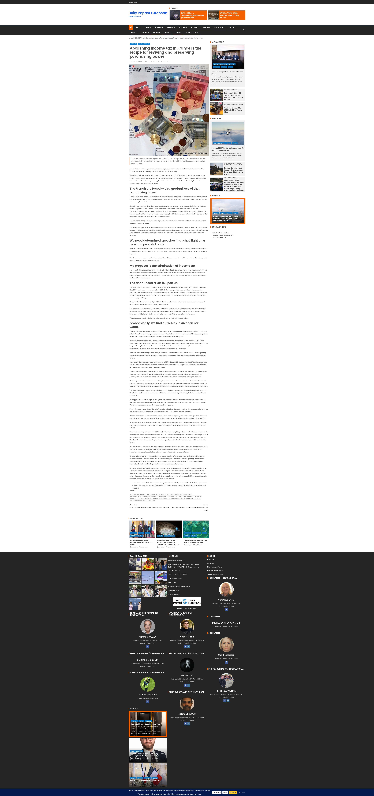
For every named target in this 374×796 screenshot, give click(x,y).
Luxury (183, 12)
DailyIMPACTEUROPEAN (177, 567)
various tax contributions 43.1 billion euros (142, 500)
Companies (227, 179)
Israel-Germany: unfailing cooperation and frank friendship (149, 506)
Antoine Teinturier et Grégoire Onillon (151, 760)
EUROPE (229, 12)
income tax (198, 496)
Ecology (182, 28)
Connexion (210, 563)
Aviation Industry (219, 143)
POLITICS (133, 535)
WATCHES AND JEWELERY (187, 13)
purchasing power (174, 498)
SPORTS (156, 32)
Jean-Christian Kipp (147, 785)
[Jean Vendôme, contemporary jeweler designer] (174, 15)
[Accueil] (131, 27)
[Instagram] (188, 646)
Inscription (210, 560)
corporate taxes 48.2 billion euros (140, 496)
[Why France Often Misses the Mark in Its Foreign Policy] (148, 775)
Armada (138, 28)
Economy (223, 12)
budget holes (187, 494)
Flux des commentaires (215, 571)
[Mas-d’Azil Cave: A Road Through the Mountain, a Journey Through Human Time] (169, 529)
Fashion (205, 28)
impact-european (187, 564)
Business (158, 28)
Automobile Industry (220, 64)
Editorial (194, 28)
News (189, 12)
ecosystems (196, 533)
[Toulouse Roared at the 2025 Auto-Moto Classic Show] (216, 108)
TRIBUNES (178, 32)
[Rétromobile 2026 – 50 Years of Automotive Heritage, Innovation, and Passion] (216, 95)
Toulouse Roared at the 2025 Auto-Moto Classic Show (233, 110)
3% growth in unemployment (141, 494)
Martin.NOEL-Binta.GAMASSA (150, 726)
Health (231, 28)
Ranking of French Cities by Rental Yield (145, 724)
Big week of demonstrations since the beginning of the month (190, 507)
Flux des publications (214, 567)
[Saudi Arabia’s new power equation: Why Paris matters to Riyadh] (142, 529)
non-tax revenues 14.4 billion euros (158, 498)
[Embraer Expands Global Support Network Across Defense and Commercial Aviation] (216, 169)
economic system (172, 496)
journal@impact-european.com (223, 235)
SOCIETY (145, 32)
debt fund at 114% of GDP (158, 496)
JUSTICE (133, 32)
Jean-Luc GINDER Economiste (139, 62)
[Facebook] (147, 646)
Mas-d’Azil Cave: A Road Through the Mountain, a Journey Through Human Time (168, 542)
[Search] (244, 30)
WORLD (236, 13)
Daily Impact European (148, 13)
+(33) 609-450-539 (219, 237)
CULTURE (170, 28)
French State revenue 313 (186, 496)
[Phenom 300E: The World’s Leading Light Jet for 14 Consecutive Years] (228, 133)
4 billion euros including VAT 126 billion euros (164, 494)
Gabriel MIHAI (144, 547)
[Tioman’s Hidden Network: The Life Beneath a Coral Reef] (196, 529)
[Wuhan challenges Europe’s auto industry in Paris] (228, 57)
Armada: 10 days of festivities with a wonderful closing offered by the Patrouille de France (226, 218)
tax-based (198, 498)
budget (180, 494)
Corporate (235, 179)
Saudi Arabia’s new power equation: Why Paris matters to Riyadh (141, 542)
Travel (166, 32)
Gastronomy (219, 28)
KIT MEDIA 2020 (191, 32)
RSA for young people (187, 498)
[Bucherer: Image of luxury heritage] (213, 15)
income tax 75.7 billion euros (138, 498)
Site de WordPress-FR (215, 574)
